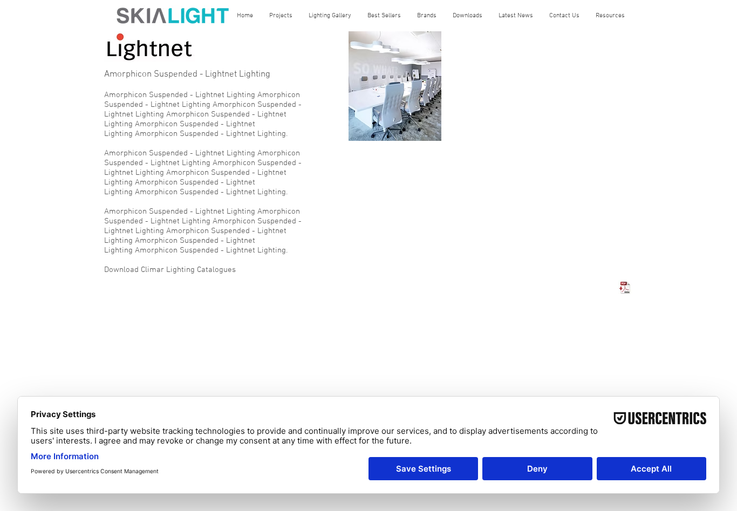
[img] (395, 86)
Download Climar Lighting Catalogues (170, 270)
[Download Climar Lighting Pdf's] (625, 287)
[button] (281, 15)
